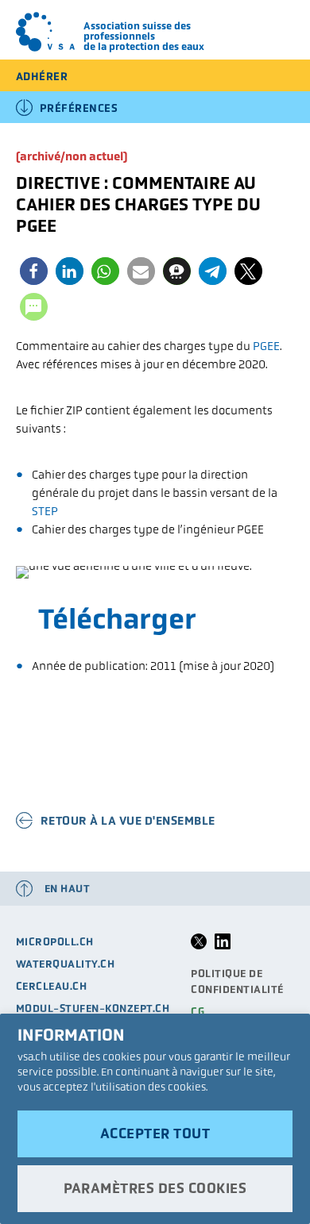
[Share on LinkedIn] (223, 946)
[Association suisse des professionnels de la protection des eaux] (46, 32)
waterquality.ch (65, 964)
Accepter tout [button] (155, 1133)
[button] (34, 271)
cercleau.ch (51, 986)
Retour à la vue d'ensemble (128, 820)
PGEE (266, 345)
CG (197, 1011)
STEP (45, 510)
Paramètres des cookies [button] (155, 1188)
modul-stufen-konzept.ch (93, 1008)
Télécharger (117, 619)
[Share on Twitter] (199, 946)
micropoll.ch (55, 942)
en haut (68, 888)
